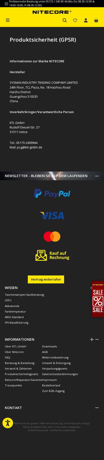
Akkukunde (12, 306)
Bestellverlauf (51, 385)
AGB (45, 352)
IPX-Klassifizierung (16, 322)
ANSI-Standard (14, 317)
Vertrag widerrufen (46, 279)
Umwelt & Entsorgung (56, 363)
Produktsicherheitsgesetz (21, 374)
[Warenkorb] (96, 21)
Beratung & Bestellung (19, 363)
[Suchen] (64, 21)
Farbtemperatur (15, 311)
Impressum (49, 380)
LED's (8, 300)
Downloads (49, 346)
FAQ (7, 357)
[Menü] (7, 20)
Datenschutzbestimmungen (60, 374)
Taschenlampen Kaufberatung (24, 294)
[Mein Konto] (86, 21)
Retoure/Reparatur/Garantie (23, 380)
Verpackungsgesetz (54, 368)
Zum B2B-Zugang (53, 391)
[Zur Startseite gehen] (52, 12)
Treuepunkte (13, 385)
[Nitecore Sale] (98, 298)
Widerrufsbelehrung (55, 357)
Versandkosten (72, 423)
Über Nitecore (14, 352)
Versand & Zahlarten (18, 368)
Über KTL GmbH (15, 346)
